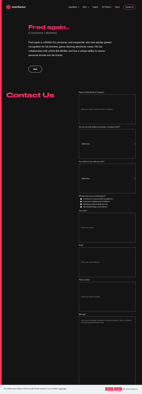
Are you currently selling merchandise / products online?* (99, 127)
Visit (35, 69)
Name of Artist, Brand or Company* (91, 92)
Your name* (83, 211)
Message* (82, 314)
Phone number (84, 280)
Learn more (62, 389)
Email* (81, 245)
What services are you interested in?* (92, 196)
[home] (16, 7)
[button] (130, 389)
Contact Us (129, 7)
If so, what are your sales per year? (91, 161)
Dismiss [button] (118, 389)
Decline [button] (109, 389)
